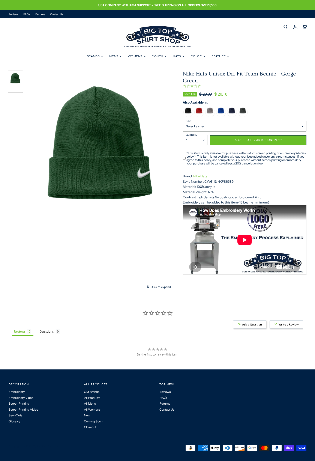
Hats (177, 56)
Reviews (13, 14)
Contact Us (56, 14)
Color (197, 56)
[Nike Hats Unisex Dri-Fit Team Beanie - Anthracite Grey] (242, 116)
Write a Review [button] (289, 324)
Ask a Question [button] (252, 324)
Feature (219, 56)
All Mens (90, 403)
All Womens (92, 409)
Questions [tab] (47, 331)
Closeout (90, 427)
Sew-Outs (15, 415)
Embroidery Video (21, 398)
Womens (135, 56)
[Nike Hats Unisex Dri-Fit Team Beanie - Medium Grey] (210, 116)
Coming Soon (93, 421)
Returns (40, 14)
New (87, 415)
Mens (114, 56)
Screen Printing (19, 403)
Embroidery (17, 392)
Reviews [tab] (19, 331)
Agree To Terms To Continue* (258, 140)
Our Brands (91, 392)
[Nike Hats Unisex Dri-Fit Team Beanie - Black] (188, 116)
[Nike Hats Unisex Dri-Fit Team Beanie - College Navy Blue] (231, 116)
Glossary (14, 421)
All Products (92, 398)
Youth (158, 56)
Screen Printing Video (23, 409)
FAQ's (26, 14)
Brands (94, 56)
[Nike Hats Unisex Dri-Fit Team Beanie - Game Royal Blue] (221, 116)
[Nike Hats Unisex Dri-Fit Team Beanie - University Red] (199, 116)
